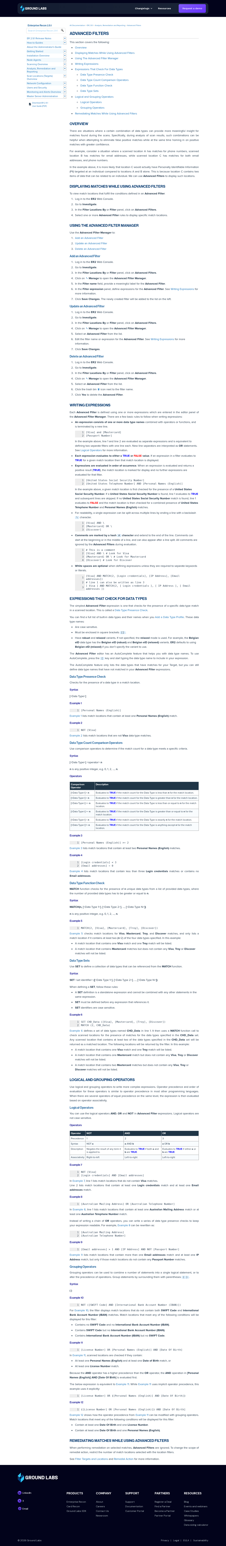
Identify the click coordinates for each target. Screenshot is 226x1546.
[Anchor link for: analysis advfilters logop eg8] (83, 1196)
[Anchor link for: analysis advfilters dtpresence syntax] (79, 689)
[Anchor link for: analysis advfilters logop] (95, 1107)
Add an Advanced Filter (89, 238)
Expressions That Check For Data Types (99, 69)
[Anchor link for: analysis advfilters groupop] (97, 1266)
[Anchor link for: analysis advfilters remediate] (170, 1440)
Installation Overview (38, 55)
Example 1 (76, 716)
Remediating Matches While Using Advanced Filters (106, 113)
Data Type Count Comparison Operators (104, 80)
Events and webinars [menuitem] (195, 1506)
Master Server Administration (42, 96)
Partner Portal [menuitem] (162, 1515)
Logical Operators (91, 102)
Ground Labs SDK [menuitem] (76, 1511)
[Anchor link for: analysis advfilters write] (112, 405)
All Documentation (77, 25)
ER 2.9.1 (90, 25)
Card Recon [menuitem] (73, 1506)
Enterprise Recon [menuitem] (76, 1501)
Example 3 (76, 848)
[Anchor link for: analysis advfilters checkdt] (149, 598)
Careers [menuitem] (100, 1506)
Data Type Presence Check (96, 74)
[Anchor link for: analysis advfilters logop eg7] (83, 1164)
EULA (186, 1540)
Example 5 (76, 933)
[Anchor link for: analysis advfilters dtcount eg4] (83, 855)
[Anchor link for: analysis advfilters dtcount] (124, 742)
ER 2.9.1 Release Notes (39, 38)
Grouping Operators (92, 107)
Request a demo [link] (192, 8)
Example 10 (81, 1310)
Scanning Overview (37, 64)
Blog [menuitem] (186, 1501)
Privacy (165, 1540)
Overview (81, 47)
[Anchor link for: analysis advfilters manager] (140, 225)
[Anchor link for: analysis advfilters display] (167, 186)
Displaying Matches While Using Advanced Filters (105, 53)
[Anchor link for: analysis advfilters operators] (136, 1079)
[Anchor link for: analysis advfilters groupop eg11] (84, 1342)
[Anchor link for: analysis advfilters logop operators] (83, 1124)
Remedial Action (123, 1459)
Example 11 (79, 1355)
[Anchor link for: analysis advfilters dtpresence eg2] (83, 722)
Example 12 (76, 1415)
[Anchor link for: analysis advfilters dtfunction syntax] (79, 900)
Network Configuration (39, 83)
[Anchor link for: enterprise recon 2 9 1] (53, 25)
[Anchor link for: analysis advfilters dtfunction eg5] (83, 920)
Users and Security (37, 87)
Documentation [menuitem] (134, 1506)
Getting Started (35, 51)
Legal (176, 1540)
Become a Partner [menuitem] (165, 1511)
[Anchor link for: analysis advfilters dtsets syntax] (79, 973)
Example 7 (79, 1181)
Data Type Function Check (96, 85)
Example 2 (76, 735)
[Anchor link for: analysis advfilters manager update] (106, 305)
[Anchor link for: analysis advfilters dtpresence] (107, 676)
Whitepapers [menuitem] (191, 1515)
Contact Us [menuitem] (102, 1511)
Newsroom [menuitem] (102, 1515)
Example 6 (76, 1030)
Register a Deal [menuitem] (163, 1501)
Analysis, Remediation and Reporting (41, 70)
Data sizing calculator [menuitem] (196, 1524)
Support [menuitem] (130, 1501)
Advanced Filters (134, 25)
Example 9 (76, 1255)
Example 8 (79, 1209)
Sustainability (200, 1540)
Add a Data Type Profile (169, 617)
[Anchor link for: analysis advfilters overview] (90, 123)
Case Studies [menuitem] (191, 1511)
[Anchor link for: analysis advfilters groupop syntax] (79, 1283)
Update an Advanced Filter (91, 243)
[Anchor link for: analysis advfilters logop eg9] (83, 1242)
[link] (33, 8)
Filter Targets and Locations (91, 1459)
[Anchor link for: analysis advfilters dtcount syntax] (79, 755)
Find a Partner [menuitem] (162, 1506)
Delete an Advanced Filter (90, 249)
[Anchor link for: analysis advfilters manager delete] (105, 356)
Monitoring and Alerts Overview (44, 92)
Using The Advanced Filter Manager (96, 58)
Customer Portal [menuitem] (134, 1511)
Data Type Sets (89, 91)
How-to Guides (35, 42)
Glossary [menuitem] (189, 1520)
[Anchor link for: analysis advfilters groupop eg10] (84, 1297)
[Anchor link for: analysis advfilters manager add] (101, 255)
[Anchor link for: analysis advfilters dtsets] (91, 960)
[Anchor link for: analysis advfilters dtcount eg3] (83, 835)
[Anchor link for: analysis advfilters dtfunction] (106, 882)
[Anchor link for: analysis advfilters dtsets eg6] (83, 1014)
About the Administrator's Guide (44, 47)
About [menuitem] (99, 1501)
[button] (164, 8)
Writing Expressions (86, 64)
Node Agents (34, 60)
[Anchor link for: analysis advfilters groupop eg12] (84, 1402)
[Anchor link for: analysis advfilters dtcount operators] (83, 775)
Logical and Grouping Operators (94, 96)
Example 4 (76, 871)
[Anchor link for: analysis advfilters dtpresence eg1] (83, 703)
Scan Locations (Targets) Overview (40, 77)
